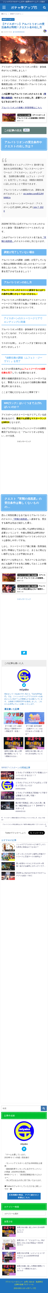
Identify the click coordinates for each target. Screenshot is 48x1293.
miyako (24, 689)
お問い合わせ (29, 1282)
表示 (26, 130)
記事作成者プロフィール (24, 1284)
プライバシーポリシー (14, 1282)
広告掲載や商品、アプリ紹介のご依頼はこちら (24, 1196)
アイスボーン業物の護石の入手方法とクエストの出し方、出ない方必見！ (23, 818)
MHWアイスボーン (8, 19)
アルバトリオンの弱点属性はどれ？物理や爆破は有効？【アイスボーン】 (25, 824)
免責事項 (39, 1282)
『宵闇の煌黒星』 (20, 519)
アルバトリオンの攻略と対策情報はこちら (21, 107)
